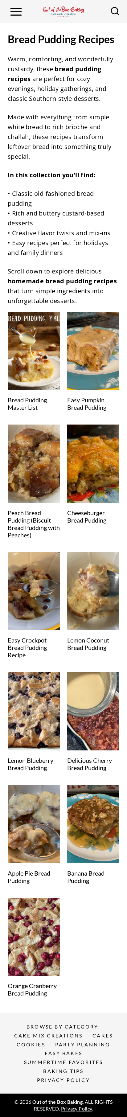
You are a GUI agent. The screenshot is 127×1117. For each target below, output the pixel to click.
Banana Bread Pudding (85, 876)
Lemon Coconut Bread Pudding (88, 643)
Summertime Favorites (63, 1062)
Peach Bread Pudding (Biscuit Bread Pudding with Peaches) (34, 524)
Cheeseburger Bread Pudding (86, 516)
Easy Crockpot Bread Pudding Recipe (27, 647)
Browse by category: (63, 1026)
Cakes (102, 1035)
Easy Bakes (63, 1053)
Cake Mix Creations (48, 1035)
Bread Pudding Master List (27, 403)
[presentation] (34, 351)
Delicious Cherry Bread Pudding (89, 764)
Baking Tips (63, 1071)
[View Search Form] (115, 12)
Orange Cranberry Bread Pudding (32, 989)
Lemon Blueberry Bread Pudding (30, 764)
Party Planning (82, 1044)
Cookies (31, 1044)
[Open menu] (15, 11)
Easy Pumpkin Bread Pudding (86, 403)
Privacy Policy (63, 1080)
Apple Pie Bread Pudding (29, 876)
